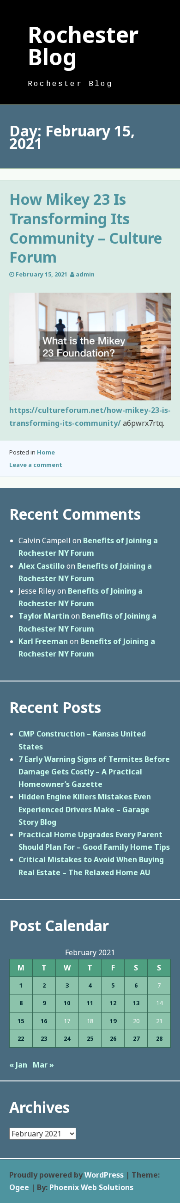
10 (67, 1003)
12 (113, 1003)
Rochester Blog (83, 45)
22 (21, 1038)
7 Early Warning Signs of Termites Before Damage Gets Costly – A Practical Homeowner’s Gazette (94, 771)
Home (46, 452)
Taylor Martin (43, 616)
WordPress (104, 1175)
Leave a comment (35, 464)
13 (136, 1003)
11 (90, 1003)
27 (136, 1038)
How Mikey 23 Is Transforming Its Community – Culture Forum (85, 228)
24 (67, 1038)
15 (21, 1021)
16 (44, 1021)
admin (85, 274)
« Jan (18, 1065)
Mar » (43, 1065)
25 (90, 1038)
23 (44, 1038)
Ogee (19, 1187)
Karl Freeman (43, 641)
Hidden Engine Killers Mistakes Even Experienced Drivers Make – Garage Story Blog (84, 809)
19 (113, 1021)
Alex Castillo (41, 566)
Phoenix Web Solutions (91, 1187)
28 (159, 1038)
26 (113, 1038)
